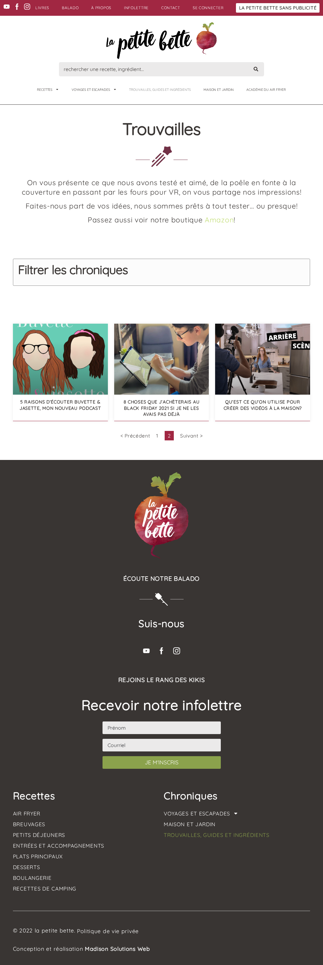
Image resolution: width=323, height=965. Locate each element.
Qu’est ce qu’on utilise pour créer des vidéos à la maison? (263, 405)
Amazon (219, 219)
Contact (170, 7)
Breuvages (29, 824)
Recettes (44, 89)
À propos (101, 7)
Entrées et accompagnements (58, 846)
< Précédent (135, 435)
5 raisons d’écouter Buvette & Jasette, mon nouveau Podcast (60, 405)
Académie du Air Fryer (266, 89)
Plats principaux (38, 856)
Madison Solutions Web (117, 948)
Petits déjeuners (39, 835)
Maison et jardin (218, 89)
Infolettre (136, 7)
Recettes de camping (44, 889)
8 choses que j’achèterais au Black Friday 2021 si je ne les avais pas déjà (162, 408)
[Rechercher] (256, 69)
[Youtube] (6, 6)
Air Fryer (26, 813)
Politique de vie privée (108, 930)
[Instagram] (27, 6)
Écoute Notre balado (161, 578)
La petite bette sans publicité (277, 8)
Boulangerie (32, 878)
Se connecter (208, 7)
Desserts (26, 867)
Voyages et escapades (91, 89)
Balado (70, 7)
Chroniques (191, 795)
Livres (42, 7)
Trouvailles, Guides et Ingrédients (160, 89)
